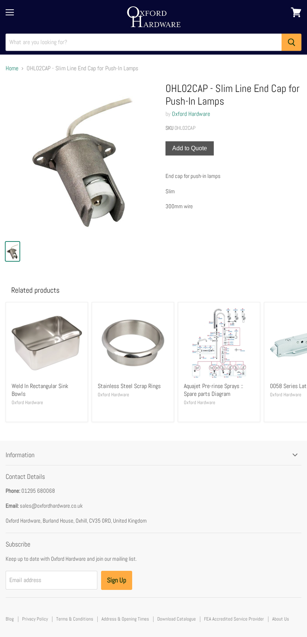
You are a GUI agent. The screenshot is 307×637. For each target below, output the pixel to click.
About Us (280, 619)
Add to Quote (189, 148)
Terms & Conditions (74, 619)
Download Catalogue (176, 619)
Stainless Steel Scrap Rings (129, 386)
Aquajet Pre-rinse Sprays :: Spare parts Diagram (213, 390)
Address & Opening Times (125, 619)
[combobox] (144, 42)
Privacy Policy (35, 619)
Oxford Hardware (191, 114)
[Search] (291, 42)
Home (12, 68)
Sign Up (116, 580)
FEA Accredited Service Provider (234, 619)
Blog (10, 619)
